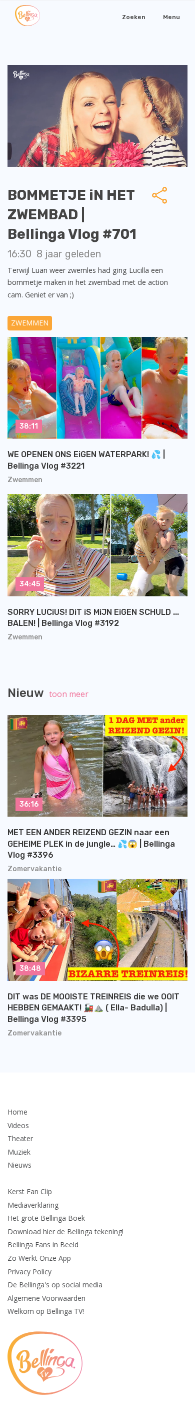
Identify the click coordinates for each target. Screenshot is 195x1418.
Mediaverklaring (33, 1205)
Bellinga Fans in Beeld (43, 1244)
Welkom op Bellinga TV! (46, 1311)
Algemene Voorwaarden (47, 1298)
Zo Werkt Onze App (39, 1258)
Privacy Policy (30, 1271)
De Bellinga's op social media (55, 1284)
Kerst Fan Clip (30, 1191)
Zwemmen (29, 322)
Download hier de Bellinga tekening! (66, 1231)
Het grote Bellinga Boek (46, 1218)
